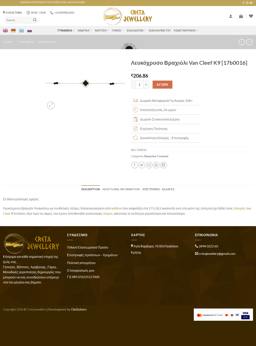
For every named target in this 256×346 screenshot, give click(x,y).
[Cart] (241, 16)
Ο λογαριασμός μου (80, 270)
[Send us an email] (251, 3)
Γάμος (116, 30)
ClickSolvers (79, 309)
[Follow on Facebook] (243, 3)
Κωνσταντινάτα (185, 30)
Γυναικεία (65, 30)
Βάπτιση (101, 30)
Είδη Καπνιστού (160, 30)
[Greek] (21, 30)
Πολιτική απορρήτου (81, 263)
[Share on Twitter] (142, 165)
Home (8, 42)
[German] (13, 30)
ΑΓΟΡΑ (162, 84)
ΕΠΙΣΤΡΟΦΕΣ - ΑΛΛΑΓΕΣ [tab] (159, 189)
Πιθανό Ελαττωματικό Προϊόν (87, 247)
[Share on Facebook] (134, 165)
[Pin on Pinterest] (156, 165)
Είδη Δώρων (135, 30)
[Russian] (29, 30)
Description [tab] (90, 189)
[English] (5, 30)
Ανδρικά (84, 30)
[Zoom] (51, 105)
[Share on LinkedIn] (163, 165)
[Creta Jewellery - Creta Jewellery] (128, 16)
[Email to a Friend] (149, 165)
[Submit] (34, 20)
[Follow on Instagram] (247, 3)
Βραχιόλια (47, 42)
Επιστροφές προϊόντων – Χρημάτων (92, 255)
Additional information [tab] (121, 189)
